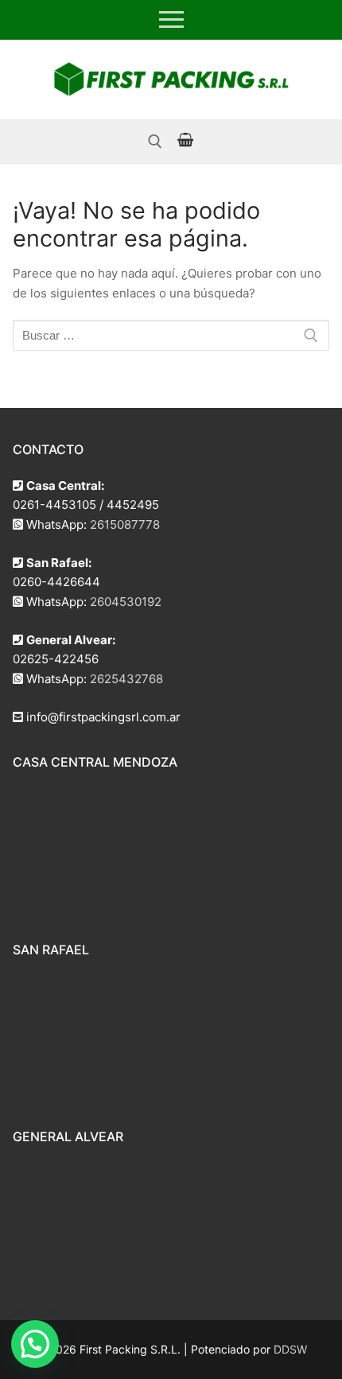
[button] (35, 1344)
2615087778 (125, 524)
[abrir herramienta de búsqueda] (155, 141)
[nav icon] (171, 20)
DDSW (290, 1349)
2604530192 (125, 601)
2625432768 (126, 678)
